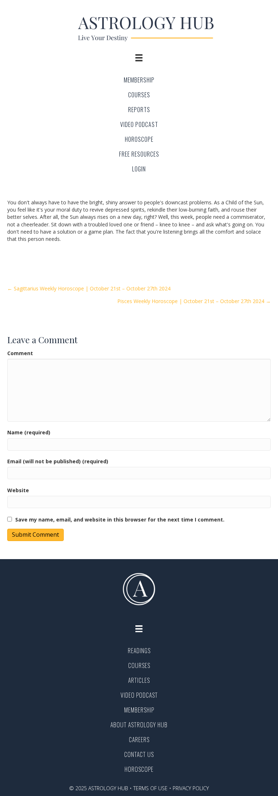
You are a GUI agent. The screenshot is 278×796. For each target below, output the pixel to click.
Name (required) (28, 432)
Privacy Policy (191, 788)
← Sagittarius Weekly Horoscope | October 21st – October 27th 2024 (88, 288)
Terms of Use (150, 788)
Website (18, 490)
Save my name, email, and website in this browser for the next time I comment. (119, 519)
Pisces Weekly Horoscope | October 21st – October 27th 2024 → (194, 301)
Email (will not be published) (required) (57, 461)
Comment (20, 353)
